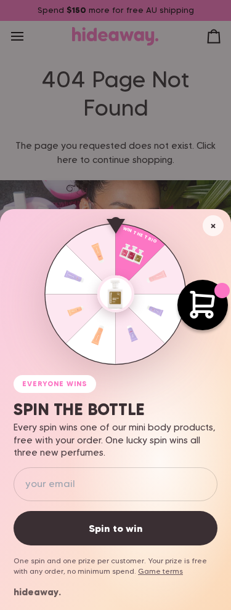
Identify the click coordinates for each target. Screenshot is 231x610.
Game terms (160, 571)
